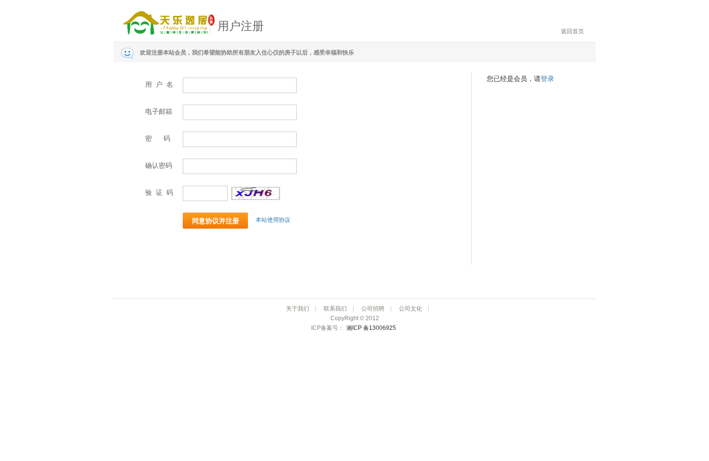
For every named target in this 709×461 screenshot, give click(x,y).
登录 (547, 78)
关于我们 (297, 308)
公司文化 (410, 308)
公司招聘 (372, 308)
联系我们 (335, 308)
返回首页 (572, 31)
